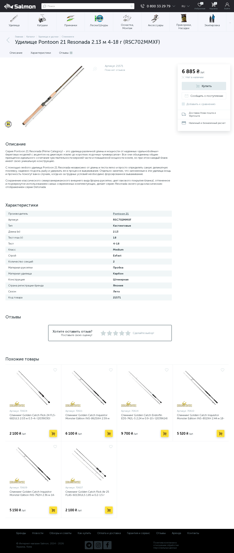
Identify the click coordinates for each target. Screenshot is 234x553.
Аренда (176, 533)
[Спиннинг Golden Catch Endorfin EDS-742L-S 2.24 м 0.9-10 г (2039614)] (145, 388)
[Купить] (53, 433)
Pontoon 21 (121, 213)
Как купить (84, 533)
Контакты (193, 533)
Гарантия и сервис (138, 533)
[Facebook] (107, 545)
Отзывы (161, 533)
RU (184, 6)
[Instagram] (98, 545)
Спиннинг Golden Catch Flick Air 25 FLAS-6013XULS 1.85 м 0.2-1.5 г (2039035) (87, 495)
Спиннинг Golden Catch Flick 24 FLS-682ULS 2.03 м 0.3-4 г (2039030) (33, 416)
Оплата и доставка (109, 533)
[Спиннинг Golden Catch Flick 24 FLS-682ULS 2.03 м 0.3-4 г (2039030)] (33, 388)
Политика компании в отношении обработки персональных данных (166, 545)
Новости (37, 533)
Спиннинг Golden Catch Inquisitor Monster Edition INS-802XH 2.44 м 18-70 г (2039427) (200, 418)
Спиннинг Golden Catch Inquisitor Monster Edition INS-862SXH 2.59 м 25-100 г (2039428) (87, 418)
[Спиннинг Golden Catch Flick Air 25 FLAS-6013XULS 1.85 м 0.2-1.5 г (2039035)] (89, 464)
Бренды (21, 533)
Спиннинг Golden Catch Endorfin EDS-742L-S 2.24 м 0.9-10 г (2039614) (144, 416)
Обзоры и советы (60, 533)
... (230, 22)
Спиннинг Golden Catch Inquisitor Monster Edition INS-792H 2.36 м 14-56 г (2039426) (32, 495)
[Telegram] (89, 545)
